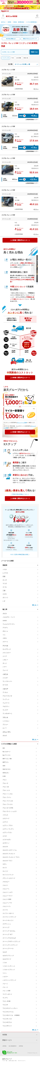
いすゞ (5, 601)
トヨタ (5, 569)
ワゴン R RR (6, 1001)
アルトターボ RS (8, 808)
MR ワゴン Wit (7, 758)
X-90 (4, 776)
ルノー (5, 728)
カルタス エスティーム (10, 850)
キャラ (5, 867)
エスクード (6, 818)
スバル (5, 587)
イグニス (5, 815)
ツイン (5, 973)
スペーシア (6, 927)
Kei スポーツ (6, 751)
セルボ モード (7, 959)
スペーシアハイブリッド (10, 945)
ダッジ (5, 663)
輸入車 (5, 609)
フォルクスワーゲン (9, 624)
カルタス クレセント (9, 853)
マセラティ (6, 706)
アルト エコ (6, 790)
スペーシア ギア (8, 934)
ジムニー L (6, 889)
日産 (4, 576)
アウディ (5, 627)
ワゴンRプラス (7, 1022)
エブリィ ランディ (8, 829)
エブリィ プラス (8, 825)
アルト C (5, 783)
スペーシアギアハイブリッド (11, 941)
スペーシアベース (8, 948)
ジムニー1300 (7, 899)
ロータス (5, 685)
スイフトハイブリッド (9, 917)
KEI (4, 748)
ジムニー (5, 885)
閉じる (34, 605)
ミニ (4, 634)
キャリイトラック (8, 874)
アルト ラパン (7, 797)
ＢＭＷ (5, 620)
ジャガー (5, 678)
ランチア (5, 710)
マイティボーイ (7, 994)
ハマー (5, 667)
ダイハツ (5, 597)
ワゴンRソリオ (7, 1019)
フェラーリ (6, 703)
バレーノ (5, 983)
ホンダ (5, 580)
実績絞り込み (34, 52)
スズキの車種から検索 (9, 744)
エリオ (5, 836)
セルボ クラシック (8, 955)
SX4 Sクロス (6, 769)
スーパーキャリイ (8, 920)
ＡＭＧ (5, 638)
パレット (5, 987)
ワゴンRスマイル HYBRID (11, 1015)
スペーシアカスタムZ (9, 938)
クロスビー (6, 881)
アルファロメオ (7, 696)
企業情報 (4, 1046)
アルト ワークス (8, 804)
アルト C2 (6, 787)
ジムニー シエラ (8, 892)
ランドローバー (7, 681)
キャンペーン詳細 (22, 422)
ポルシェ (5, 631)
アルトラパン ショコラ (10, 811)
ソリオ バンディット (9, 966)
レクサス (5, 573)
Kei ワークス (6, 755)
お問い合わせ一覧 (12, 1060)
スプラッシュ (7, 924)
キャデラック (7, 649)
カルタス (5, 846)
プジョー (5, 724)
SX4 (4, 765)
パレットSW (6, 990)
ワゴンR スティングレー (10, 1008)
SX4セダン (6, 773)
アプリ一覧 (4, 1060)
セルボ (5, 952)
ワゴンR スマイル (8, 1012)
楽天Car (3, 22)
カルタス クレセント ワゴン (11, 857)
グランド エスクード (9, 878)
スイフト (5, 910)
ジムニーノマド (7, 903)
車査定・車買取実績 (18, 22)
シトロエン (6, 721)
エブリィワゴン (7, 832)
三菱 (4, 590)
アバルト (5, 692)
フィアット (6, 699)
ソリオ (5, 962)
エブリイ (5, 822)
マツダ (5, 583)
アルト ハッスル (8, 794)
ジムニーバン (7, 906)
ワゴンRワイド (7, 1026)
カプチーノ (6, 843)
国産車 (5, 565)
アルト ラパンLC (8, 801)
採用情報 (21, 1046)
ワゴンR (5, 1005)
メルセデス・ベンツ (9, 617)
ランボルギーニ (7, 713)
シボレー (5, 660)
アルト (5, 780)
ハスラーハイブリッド (9, 980)
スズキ (5, 594)
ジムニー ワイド (8, 896)
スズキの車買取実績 (31, 22)
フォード (5, 670)
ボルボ (5, 735)
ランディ (5, 997)
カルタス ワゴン (8, 860)
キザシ (5, 864)
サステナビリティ (22, 1060)
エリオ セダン (7, 839)
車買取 (9, 22)
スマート (5, 641)
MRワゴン (6, 762)
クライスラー (7, 652)
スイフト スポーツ (8, 913)
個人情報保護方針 (13, 1046)
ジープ (5, 656)
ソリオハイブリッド (9, 969)
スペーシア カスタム (9, 931)
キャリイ (5, 871)
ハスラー (5, 976)
